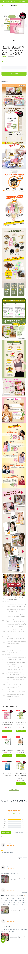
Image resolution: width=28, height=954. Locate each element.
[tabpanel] (14, 25)
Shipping (6, 62)
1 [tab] (13, 40)
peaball (9, 920)
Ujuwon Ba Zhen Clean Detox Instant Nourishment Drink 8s (20, 724)
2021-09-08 (24, 847)
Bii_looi (9, 843)
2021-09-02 (24, 869)
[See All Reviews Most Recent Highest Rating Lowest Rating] (20, 832)
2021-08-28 (24, 892)
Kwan (8, 889)
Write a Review (6, 832)
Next (25, 25)
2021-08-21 (24, 923)
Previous (2, 25)
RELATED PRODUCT (10, 706)
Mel (8, 866)
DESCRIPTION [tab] (4, 81)
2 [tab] (14, 40)
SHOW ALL (14, 789)
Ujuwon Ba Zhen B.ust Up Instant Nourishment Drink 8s (7, 724)
